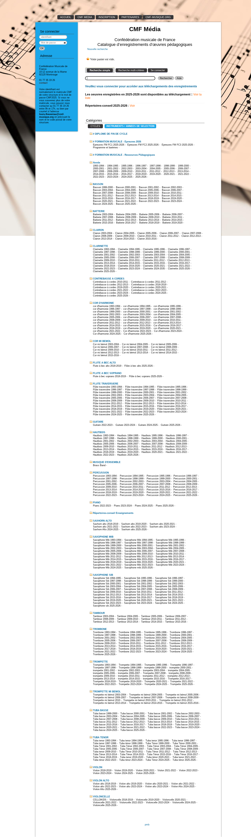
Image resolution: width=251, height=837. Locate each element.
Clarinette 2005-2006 (104, 257)
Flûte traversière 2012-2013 (139, 403)
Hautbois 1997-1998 (103, 438)
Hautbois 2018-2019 (103, 452)
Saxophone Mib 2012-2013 (138, 556)
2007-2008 (98, 171)
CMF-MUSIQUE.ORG (158, 17)
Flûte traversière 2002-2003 (107, 395)
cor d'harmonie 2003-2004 (136, 314)
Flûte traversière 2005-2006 (107, 397)
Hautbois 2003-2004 (152, 441)
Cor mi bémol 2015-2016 (106, 355)
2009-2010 (126, 171)
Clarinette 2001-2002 (104, 254)
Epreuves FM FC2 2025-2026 (143, 144)
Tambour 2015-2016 (175, 621)
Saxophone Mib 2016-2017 (170, 559)
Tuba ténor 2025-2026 (184, 760)
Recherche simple (100, 70)
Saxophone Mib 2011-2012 (107, 556)
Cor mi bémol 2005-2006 (164, 344)
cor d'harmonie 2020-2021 (167, 328)
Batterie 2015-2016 (103, 222)
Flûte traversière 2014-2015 (107, 406)
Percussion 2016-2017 (185, 489)
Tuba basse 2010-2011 (187, 719)
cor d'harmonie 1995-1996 (167, 306)
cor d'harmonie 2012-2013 (136, 322)
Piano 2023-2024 (123, 505)
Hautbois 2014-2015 (127, 449)
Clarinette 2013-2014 (104, 263)
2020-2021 (169, 174)
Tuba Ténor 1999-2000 (157, 743)
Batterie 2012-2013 (126, 220)
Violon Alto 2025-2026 (104, 789)
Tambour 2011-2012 (175, 619)
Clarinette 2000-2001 (179, 252)
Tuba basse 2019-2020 (187, 724)
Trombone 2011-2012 (155, 643)
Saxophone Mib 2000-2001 (138, 545)
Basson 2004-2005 (126, 190)
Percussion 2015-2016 (158, 489)
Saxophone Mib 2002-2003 (107, 548)
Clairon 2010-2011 (146, 236)
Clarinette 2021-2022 (179, 265)
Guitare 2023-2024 (125, 425)
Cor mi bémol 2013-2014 (135, 352)
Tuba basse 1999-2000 (105, 713)
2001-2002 (112, 168)
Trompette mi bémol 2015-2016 (181, 703)
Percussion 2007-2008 (158, 484)
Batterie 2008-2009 (126, 217)
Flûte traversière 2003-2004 (139, 395)
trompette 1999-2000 (155, 667)
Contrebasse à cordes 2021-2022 (110, 290)
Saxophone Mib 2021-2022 (107, 564)
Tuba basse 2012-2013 (132, 721)
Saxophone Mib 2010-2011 (170, 553)
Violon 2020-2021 (145, 770)
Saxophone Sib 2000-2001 (107, 583)
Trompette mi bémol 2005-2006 (181, 694)
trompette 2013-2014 (104, 678)
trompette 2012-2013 (178, 676)
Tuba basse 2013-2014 (160, 721)
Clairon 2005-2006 (147, 233)
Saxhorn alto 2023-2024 (162, 526)
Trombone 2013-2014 (104, 646)
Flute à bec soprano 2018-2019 (109, 376)
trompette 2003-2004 (154, 670)
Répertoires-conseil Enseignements (113, 513)
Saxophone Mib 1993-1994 (107, 540)
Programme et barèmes (106, 147)
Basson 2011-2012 (103, 195)
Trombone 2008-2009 (181, 640)
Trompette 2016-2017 (179, 678)
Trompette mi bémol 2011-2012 (175, 700)
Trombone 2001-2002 (104, 637)
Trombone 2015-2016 (155, 646)
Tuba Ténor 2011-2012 (158, 751)
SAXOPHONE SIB (103, 575)
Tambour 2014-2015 (151, 621)
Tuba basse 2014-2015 (187, 721)
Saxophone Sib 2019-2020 (107, 600)
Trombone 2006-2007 (130, 640)
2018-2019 (140, 174)
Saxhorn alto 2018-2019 (105, 524)
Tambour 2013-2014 (127, 621)
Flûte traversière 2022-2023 (139, 411)
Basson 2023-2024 (172, 201)
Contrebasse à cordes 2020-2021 (148, 287)
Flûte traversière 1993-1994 (107, 386)
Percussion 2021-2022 (185, 492)
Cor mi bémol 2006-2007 (106, 347)
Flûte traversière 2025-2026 (139, 414)
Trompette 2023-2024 (130, 684)
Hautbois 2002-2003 (127, 441)
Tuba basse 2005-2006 (160, 716)
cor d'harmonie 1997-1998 (136, 308)
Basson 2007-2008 (103, 192)
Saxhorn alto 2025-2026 (134, 529)
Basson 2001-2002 (149, 187)
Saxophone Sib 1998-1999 (138, 580)
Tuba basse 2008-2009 (132, 719)
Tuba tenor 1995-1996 (157, 740)
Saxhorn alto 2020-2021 (162, 524)
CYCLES (95, 126)
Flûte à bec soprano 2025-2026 (145, 376)
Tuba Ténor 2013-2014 (105, 754)
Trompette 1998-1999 (130, 667)
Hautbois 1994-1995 (127, 435)
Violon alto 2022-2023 (104, 786)
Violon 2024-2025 (123, 773)
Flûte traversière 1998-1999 (171, 389)
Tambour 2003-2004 (103, 616)
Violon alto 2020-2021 (156, 783)
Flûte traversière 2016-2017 (171, 406)
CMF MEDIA (85, 17)
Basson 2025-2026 (126, 203)
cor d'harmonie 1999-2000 (106, 311)
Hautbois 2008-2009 (176, 443)
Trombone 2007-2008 (155, 640)
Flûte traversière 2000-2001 (139, 392)
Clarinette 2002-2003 (129, 254)
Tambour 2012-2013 (103, 621)
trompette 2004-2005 (179, 670)
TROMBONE (100, 629)
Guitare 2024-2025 (148, 425)
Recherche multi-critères (131, 70)
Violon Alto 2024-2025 (182, 786)
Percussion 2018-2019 (105, 492)
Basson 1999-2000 (103, 187)
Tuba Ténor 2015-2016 (159, 754)
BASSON (98, 184)
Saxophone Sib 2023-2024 (138, 603)
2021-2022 (183, 174)
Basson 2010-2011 (172, 192)
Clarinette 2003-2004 (154, 254)
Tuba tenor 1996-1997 (183, 740)
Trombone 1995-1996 (155, 632)
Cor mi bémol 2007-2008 (135, 347)
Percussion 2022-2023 (105, 495)
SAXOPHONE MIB (103, 536)
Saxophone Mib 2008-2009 (107, 553)
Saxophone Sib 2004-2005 (138, 586)
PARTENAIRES (130, 17)
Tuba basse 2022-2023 (160, 727)
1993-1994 (98, 165)
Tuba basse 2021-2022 (132, 727)
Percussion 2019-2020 (132, 492)
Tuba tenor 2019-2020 (131, 757)
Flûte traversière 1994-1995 (139, 386)
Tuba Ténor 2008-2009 (186, 748)
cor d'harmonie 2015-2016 (136, 325)
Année (96, 162)
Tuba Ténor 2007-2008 (159, 748)
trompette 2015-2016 (154, 678)
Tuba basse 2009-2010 (160, 719)
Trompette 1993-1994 (104, 664)
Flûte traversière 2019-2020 (139, 409)
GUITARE (98, 421)
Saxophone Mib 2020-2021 (170, 562)
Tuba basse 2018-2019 (160, 724)
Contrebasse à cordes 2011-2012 (148, 281)
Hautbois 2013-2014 (103, 449)
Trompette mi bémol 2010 (106, 700)
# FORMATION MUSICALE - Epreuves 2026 (117, 141)
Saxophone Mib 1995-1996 (170, 540)
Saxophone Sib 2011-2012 (169, 591)
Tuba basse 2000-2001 (132, 713)
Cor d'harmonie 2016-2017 (167, 325)
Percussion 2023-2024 (132, 495)
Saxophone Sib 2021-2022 (169, 600)
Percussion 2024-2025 (158, 495)
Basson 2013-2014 (149, 195)
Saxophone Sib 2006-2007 (107, 589)
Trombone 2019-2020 (155, 648)
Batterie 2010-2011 (172, 217)
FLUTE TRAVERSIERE (105, 383)
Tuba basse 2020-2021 (105, 727)
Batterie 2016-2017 (126, 222)
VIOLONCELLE (101, 796)
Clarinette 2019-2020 (129, 265)
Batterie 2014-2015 (172, 220)
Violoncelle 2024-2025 (184, 802)
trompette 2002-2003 (129, 670)
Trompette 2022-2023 (104, 684)
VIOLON (97, 767)
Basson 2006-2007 (172, 190)
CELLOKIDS (99, 799)
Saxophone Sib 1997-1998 (107, 580)
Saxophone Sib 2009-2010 (107, 591)
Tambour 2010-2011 (151, 619)
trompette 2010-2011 (129, 676)
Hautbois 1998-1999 (127, 438)
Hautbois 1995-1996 (152, 435)
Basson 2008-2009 (126, 192)
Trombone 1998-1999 (130, 635)
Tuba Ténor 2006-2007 (132, 748)
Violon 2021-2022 (166, 770)
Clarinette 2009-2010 (104, 260)
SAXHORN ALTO (102, 520)
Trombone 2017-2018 (104, 648)
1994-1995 (112, 165)
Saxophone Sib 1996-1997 (169, 578)
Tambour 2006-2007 (175, 616)
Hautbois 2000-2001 (176, 438)
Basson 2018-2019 (149, 198)
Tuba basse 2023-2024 (187, 727)
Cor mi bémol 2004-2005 (135, 344)
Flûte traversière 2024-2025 (107, 414)
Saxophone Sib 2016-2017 (138, 597)
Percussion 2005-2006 (105, 484)
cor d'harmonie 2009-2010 (136, 320)
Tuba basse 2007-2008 (105, 719)
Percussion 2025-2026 (185, 495)
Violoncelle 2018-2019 (121, 799)
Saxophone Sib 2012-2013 (107, 594)
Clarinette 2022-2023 (104, 268)
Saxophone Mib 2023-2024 (170, 564)
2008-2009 (112, 171)
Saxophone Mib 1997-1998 (138, 542)
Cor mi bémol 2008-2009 (164, 347)
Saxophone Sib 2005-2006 (169, 586)
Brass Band (99, 465)
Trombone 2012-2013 (180, 643)
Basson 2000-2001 (126, 187)
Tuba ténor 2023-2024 (130, 760)
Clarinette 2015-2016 (154, 263)
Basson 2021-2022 (126, 201)
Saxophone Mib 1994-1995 (138, 540)
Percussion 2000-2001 (185, 478)
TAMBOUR (99, 613)
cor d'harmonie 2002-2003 (106, 314)
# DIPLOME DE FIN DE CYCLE (110, 133)
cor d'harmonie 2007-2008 (167, 317)
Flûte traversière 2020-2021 (171, 409)
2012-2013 (168, 171)
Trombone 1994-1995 (130, 632)
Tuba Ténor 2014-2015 (132, 754)
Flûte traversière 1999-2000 (107, 392)
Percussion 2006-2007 (132, 484)
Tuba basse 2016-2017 (132, 724)
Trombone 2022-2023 (130, 651)
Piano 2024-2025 (144, 505)
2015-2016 (112, 174)
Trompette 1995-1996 (155, 664)
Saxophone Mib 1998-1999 (170, 542)
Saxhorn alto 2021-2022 (105, 526)
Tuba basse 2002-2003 (187, 713)
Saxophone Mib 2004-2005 (170, 548)
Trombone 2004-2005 (181, 637)
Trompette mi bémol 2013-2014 (109, 703)
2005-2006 (169, 168)
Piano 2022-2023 (102, 505)
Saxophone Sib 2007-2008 (138, 589)
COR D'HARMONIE (103, 303)
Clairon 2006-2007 (169, 233)
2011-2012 (154, 171)
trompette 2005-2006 (104, 673)
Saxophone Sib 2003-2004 (107, 586)
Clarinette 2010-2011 (129, 260)
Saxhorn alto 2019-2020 (133, 524)
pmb (147, 824)
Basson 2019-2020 (172, 198)
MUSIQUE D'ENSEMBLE (107, 462)
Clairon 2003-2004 (102, 233)
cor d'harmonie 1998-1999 (167, 308)
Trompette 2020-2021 (155, 681)
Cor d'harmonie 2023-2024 (168, 331)
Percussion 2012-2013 (185, 486)
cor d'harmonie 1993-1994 (106, 306)
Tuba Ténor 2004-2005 (186, 746)
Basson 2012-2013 (126, 195)
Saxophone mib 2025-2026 (138, 567)
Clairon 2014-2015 (124, 238)
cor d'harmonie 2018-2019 (106, 328)
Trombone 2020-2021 (181, 648)
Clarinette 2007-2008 (154, 257)
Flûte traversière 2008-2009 (107, 400)
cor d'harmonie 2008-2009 (106, 320)
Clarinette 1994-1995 (129, 249)
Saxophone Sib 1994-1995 (107, 578)
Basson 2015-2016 (103, 198)
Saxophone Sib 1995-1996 (138, 578)
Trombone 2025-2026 (104, 654)
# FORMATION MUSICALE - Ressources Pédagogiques (124, 154)
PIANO (97, 502)
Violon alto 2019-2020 (130, 783)
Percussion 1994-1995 (132, 475)
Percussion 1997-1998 (105, 478)
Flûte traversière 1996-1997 (107, 389)
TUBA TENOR (100, 737)
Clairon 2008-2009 (102, 236)
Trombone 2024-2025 (181, 651)
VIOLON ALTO (101, 780)
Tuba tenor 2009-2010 (104, 751)
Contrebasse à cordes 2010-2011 (110, 281)
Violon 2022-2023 (188, 770)
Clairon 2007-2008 (191, 233)
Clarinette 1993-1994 (104, 249)
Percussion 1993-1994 (105, 475)
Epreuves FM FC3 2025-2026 (177, 144)
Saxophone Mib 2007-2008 (170, 551)
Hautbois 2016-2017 (176, 449)
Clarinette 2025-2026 (179, 268)
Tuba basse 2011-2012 (105, 721)
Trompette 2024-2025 (155, 684)
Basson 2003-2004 (103, 190)
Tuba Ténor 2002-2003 (132, 746)
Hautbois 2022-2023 (103, 454)
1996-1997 (140, 165)
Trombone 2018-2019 (130, 648)
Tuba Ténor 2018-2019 (105, 757)
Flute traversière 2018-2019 (107, 409)
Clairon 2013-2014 (102, 238)
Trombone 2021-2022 (104, 651)
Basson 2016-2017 (126, 198)
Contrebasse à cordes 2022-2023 (148, 290)
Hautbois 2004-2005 (176, 441)
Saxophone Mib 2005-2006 (107, 551)
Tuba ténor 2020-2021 (157, 757)
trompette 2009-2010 (104, 676)
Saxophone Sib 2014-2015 (169, 594)
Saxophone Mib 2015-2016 (138, 559)
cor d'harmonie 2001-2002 (167, 311)
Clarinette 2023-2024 (129, 268)
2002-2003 (126, 168)
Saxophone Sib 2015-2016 (107, 597)
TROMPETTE (100, 661)
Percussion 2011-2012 (158, 486)
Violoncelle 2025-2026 (104, 805)
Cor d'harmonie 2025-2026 (137, 333)
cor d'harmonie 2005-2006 (106, 317)
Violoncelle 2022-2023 (131, 802)
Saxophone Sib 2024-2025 (169, 603)
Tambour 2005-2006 (151, 616)
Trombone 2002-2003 (130, 637)
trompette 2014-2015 (129, 678)
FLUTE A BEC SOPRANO (107, 373)
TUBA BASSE (100, 710)
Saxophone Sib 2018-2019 (169, 597)
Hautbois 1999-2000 (152, 438)
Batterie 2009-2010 (149, 217)
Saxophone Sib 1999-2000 (169, 580)
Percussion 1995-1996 (158, 475)
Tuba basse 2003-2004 (105, 716)
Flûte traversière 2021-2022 (107, 411)
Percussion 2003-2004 (158, 481)
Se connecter (158, 70)
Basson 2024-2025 (103, 203)
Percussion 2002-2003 (132, 481)
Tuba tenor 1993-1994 (104, 740)
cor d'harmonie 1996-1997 (106, 308)
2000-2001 (98, 168)
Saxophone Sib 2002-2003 (169, 583)
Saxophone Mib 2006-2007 (138, 551)
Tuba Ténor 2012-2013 (185, 751)
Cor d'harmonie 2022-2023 (137, 331)
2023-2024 (112, 176)
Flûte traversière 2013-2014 (171, 403)
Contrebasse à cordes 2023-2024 (110, 292)
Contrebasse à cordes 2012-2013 (110, 284)
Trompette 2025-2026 (181, 684)
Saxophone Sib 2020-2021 (138, 600)
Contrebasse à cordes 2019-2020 (110, 287)
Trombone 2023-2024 (155, 651)
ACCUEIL (65, 17)
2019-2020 (155, 174)
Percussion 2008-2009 (185, 484)
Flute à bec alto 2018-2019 (107, 365)
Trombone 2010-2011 (130, 643)
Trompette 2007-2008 (154, 673)
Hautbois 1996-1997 (176, 435)
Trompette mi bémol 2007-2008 (145, 697)
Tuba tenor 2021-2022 (184, 757)
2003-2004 (140, 168)
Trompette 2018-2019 (104, 681)
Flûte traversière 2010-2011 (171, 400)
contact (43, 82)
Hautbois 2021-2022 (176, 452)
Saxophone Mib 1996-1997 (107, 542)
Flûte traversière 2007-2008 (171, 397)
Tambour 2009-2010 (127, 619)
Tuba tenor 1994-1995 (130, 740)
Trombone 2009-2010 (104, 643)
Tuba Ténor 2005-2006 (105, 748)
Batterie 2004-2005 (126, 214)
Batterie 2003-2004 (103, 214)
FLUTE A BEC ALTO (104, 362)
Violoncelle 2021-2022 (104, 802)
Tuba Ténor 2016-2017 (186, 754)
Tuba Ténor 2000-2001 (184, 743)
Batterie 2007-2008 (103, 217)
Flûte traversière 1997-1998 (139, 389)
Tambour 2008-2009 (103, 619)
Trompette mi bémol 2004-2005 (145, 694)
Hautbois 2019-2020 (127, 452)
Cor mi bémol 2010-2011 (135, 349)
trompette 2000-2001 (180, 667)
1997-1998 (155, 165)
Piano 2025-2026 (165, 505)
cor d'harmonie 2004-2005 (167, 314)
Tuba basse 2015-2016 (105, 724)
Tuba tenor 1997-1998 (104, 743)
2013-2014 (183, 171)
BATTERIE (99, 211)
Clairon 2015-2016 (147, 238)
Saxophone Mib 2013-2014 (170, 556)
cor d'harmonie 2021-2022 (106, 331)
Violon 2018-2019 (102, 770)
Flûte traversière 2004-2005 (171, 395)
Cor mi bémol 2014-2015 (164, 352)
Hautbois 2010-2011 (127, 446)
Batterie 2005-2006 (149, 214)
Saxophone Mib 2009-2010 (138, 553)
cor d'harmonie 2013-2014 (167, 322)
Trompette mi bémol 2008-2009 (181, 697)
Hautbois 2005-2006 (103, 443)
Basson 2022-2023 (149, 201)
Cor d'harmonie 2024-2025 (107, 333)
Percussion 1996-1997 (185, 475)
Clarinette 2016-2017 (179, 263)
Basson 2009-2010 (149, 192)
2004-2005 (155, 168)
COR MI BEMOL (102, 341)
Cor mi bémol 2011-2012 (164, 349)
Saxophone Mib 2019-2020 (138, 562)
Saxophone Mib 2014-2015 (107, 559)
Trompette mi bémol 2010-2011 (139, 700)
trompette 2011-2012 (153, 676)
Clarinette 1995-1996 (154, 249)
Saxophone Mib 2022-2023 (138, 564)
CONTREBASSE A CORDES (108, 278)
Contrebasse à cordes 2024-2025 (148, 292)
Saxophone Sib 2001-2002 (138, 583)
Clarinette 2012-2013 (178, 260)
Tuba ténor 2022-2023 (104, 760)
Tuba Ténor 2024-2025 (157, 760)
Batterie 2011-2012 (103, 220)
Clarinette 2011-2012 (153, 260)
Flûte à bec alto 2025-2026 (138, 365)
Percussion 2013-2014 (105, 489)
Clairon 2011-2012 (168, 236)
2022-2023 (98, 176)
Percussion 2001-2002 (105, 481)
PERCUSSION (101, 472)
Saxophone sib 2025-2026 (107, 605)
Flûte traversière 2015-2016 (139, 406)
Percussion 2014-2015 (132, 489)
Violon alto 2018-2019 (104, 783)
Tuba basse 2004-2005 (132, 716)
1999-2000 (183, 165)
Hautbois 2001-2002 (103, 441)
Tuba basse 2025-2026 (132, 730)
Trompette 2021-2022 (181, 681)
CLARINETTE (100, 246)
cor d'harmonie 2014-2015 (106, 325)
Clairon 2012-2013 (191, 236)
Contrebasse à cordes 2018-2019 (148, 284)
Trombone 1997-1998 (104, 635)
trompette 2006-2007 (129, 673)
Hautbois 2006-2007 (127, 443)
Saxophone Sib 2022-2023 (107, 603)
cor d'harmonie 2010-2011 (167, 320)
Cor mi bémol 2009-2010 (106, 349)
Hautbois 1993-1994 (103, 435)
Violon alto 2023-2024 (130, 786)
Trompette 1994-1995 (130, 664)
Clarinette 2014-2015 (129, 263)
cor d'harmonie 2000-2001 (136, 311)
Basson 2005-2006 (149, 190)
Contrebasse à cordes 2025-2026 (110, 295)
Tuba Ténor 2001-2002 (105, 746)
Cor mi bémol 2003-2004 (106, 344)
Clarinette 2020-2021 (154, 265)
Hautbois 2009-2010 (103, 446)
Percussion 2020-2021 (158, 492)
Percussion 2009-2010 (105, 486)
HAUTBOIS (99, 432)
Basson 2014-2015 (172, 195)
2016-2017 (126, 174)
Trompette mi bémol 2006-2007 (109, 697)
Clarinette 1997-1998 (104, 252)
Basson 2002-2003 (172, 187)
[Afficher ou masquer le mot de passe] (65, 43)
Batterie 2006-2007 (172, 214)
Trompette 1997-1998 (104, 667)
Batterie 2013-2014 (149, 220)
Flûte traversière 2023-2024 (171, 411)
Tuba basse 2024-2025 (105, 730)
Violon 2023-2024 (102, 773)
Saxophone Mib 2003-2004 (138, 548)
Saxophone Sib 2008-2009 (169, 589)
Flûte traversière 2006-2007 (139, 397)
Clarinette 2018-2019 (104, 265)
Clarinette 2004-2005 (179, 254)
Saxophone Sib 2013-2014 (138, 594)
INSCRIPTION (106, 17)
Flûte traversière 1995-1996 (171, 386)
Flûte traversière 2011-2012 (107, 403)
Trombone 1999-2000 (155, 635)
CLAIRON (98, 230)
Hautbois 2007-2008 (152, 443)
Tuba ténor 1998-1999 (130, 743)
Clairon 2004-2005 (124, 233)
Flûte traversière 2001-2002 (171, 392)
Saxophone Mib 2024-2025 (107, 567)
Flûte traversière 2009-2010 (139, 400)
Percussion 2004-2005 (185, 481)
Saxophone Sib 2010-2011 (138, 591)
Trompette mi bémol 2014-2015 (145, 703)
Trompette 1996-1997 (181, 664)
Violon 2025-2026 (145, 773)
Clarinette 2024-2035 (154, 268)
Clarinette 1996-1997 (179, 249)
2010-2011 (140, 171)
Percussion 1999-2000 (158, 478)
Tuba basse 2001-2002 (160, 713)
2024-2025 (126, 176)
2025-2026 (140, 176)
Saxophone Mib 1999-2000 (107, 545)
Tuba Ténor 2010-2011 (131, 751)
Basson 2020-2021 (103, 201)
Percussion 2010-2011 (131, 486)
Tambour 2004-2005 (127, 616)
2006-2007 (183, 168)
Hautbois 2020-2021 (152, 452)
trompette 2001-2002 (104, 670)
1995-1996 (126, 165)
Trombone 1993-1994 (104, 632)
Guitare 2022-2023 (102, 425)
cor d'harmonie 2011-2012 (106, 322)
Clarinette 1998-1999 (129, 252)
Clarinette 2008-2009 (179, 257)
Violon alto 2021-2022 (182, 783)
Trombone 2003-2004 (155, 637)
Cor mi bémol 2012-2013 (106, 352)
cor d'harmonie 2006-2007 (136, 317)
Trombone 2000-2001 (181, 635)
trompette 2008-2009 (180, 673)
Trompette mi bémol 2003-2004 (109, 694)
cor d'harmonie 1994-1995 (136, 306)
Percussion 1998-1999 (132, 478)
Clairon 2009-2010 (124, 236)
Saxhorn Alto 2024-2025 (105, 529)
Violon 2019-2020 (123, 770)
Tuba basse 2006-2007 (187, 716)
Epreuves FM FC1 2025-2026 (108, 144)
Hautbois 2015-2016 (152, 449)
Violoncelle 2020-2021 (174, 799)
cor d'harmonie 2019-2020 (136, 328)
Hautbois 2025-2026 (127, 454)
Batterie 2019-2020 (172, 222)
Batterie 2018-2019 (149, 222)
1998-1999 (169, 165)
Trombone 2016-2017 (181, 646)
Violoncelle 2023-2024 (157, 802)
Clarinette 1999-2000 (154, 252)
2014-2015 (98, 174)
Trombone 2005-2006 (104, 640)
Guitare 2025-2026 (170, 425)
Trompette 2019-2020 (130, 681)
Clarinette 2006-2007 (129, 257)
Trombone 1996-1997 (181, 632)
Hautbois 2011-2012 (151, 446)
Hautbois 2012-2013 (176, 446)
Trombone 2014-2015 (130, 646)
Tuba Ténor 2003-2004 (159, 746)
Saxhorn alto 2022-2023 (133, 526)
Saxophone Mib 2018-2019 (107, 562)
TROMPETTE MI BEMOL (107, 691)
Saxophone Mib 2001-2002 (170, 545)
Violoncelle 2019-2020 (147, 799)
